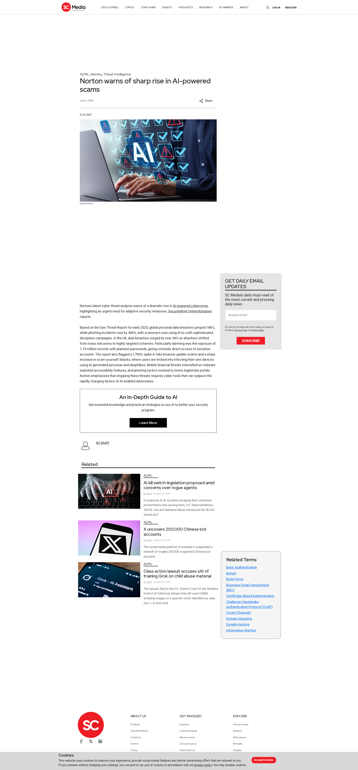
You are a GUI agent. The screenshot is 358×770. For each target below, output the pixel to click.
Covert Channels (238, 613)
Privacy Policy (258, 330)
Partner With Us (187, 750)
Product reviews (240, 724)
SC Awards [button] (226, 7)
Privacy (134, 750)
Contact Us (136, 737)
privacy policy (203, 765)
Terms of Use (240, 330)
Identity (96, 74)
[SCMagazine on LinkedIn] (100, 741)
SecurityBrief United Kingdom (190, 311)
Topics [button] (129, 7)
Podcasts (237, 750)
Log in (276, 7)
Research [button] (205, 7)
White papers (239, 737)
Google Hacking (237, 624)
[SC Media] (73, 7)
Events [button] (167, 7)
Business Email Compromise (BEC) (247, 587)
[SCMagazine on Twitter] (91, 741)
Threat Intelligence (117, 74)
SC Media (135, 724)
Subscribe (251, 341)
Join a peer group (188, 743)
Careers (134, 743)
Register (290, 7)
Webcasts (237, 743)
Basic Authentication (241, 567)
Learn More (148, 423)
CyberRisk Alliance (139, 731)
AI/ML (84, 74)
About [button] (244, 7)
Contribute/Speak (188, 731)
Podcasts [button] (186, 7)
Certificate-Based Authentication (250, 596)
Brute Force (234, 579)
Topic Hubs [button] (148, 7)
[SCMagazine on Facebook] (81, 741)
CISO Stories (109, 7)
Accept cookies (264, 759)
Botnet (231, 573)
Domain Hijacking (239, 619)
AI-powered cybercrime (190, 306)
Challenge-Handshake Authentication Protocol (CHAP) (249, 604)
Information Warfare (241, 630)
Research (237, 731)
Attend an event (187, 737)
